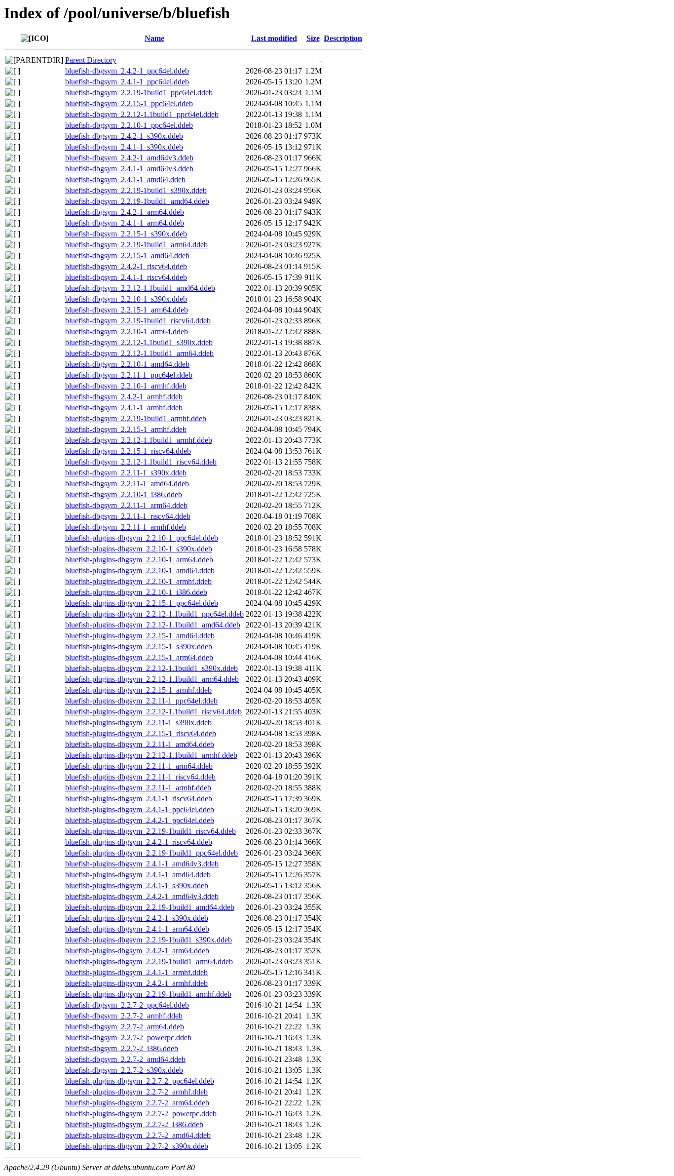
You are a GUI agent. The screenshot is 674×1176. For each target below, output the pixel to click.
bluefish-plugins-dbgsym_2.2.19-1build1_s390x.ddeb (148, 940)
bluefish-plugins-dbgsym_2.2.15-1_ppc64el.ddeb (141, 603)
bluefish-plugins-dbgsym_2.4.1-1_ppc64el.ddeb (139, 809)
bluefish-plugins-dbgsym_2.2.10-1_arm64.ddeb (139, 559)
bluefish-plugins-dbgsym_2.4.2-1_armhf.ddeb (136, 983)
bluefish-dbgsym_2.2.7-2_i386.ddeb (121, 1048)
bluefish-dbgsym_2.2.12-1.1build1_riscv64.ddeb (141, 462)
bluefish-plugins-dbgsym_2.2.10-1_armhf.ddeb (138, 581)
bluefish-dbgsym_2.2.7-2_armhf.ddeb (124, 1016)
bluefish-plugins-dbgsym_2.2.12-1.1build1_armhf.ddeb (151, 755)
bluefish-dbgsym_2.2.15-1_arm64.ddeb (126, 310)
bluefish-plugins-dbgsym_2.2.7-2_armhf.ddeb (136, 1092)
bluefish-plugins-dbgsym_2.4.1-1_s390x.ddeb (136, 885)
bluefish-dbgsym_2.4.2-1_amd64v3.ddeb (129, 158)
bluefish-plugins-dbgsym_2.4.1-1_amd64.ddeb (138, 874)
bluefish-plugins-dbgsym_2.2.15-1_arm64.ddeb (139, 657)
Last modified (274, 38)
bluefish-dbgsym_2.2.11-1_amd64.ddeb (127, 483)
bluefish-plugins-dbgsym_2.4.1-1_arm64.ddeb (137, 929)
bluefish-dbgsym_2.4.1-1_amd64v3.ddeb (129, 168)
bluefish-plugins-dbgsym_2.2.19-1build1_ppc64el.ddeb (151, 853)
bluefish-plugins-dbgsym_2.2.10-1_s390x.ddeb (138, 549)
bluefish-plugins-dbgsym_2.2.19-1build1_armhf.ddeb (148, 994)
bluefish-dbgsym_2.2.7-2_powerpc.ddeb (128, 1037)
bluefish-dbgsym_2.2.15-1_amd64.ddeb (127, 255)
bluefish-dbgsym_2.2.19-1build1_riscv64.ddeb (138, 320)
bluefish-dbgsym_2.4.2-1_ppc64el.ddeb (127, 71)
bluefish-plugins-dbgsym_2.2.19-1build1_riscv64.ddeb (150, 831)
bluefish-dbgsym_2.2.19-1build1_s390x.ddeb (136, 190)
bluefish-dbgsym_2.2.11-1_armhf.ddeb (125, 527)
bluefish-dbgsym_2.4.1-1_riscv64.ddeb (126, 277)
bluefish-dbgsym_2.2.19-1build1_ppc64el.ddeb (139, 92)
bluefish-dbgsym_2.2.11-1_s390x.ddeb (126, 473)
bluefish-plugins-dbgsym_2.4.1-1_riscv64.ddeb (138, 798)
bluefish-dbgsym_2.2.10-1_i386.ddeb (123, 494)
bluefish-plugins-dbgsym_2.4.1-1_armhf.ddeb (136, 972)
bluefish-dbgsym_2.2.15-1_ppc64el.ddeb (129, 103)
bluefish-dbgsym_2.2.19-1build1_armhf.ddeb (135, 418)
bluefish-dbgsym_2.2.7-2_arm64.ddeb (124, 1026)
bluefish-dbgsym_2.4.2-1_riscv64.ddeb (126, 266)
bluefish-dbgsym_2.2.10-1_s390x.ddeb (126, 299)
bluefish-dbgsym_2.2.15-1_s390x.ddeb (126, 234)
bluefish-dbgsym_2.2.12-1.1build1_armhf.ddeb (138, 440)
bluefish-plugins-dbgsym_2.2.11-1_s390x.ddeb (138, 722)
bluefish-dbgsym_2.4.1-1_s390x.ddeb (124, 147)
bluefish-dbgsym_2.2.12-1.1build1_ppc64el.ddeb (142, 114)
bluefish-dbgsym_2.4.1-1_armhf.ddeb (124, 407)
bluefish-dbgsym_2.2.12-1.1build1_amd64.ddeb (140, 288)
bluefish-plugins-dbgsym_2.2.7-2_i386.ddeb (134, 1124)
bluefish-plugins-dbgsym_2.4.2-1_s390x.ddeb (136, 918)
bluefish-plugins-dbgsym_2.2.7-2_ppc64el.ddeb (139, 1081)
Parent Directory (90, 60)
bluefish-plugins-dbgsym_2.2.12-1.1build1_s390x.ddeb (151, 668)
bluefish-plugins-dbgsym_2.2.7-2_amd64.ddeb (138, 1135)
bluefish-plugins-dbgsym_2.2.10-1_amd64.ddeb (140, 570)
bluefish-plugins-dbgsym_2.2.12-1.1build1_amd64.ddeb (152, 625)
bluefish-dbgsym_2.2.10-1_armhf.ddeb (126, 386)
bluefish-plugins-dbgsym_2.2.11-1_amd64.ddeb (139, 744)
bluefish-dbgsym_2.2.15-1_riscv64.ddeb (128, 451)
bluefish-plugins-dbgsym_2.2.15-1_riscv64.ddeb (140, 733)
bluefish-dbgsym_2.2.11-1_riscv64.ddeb (127, 516)
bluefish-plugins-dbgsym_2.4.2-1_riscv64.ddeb (138, 842)
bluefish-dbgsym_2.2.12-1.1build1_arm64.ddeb (139, 353)
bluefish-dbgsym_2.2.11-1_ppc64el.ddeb (128, 375)
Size (313, 38)
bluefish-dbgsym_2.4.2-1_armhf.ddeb (124, 396)
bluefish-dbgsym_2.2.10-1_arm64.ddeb (126, 331)
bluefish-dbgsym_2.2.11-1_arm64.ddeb (126, 505)
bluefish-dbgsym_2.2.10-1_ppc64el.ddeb (129, 125)
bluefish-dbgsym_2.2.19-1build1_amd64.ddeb (137, 201)
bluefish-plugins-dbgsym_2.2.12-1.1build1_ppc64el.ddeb (154, 614)
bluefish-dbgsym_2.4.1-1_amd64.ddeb (125, 179)
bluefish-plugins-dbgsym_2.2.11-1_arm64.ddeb (139, 766)
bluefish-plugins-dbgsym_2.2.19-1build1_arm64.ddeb (149, 961)
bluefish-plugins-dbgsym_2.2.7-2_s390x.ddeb (136, 1146)
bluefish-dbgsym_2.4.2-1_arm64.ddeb (124, 212)
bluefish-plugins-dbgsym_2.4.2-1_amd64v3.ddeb (142, 896)
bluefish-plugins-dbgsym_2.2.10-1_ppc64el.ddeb (141, 538)
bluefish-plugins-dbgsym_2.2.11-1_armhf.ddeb (138, 788)
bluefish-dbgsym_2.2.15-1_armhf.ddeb (126, 429)
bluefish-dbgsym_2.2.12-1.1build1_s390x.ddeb (139, 342)
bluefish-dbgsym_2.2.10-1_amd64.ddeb (127, 364)
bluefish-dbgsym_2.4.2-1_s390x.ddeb (124, 136)
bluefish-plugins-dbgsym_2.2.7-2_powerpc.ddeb (141, 1113)
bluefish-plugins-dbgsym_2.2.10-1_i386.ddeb (136, 592)
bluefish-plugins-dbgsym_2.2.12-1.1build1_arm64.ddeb (152, 679)
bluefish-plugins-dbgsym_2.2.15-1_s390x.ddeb (138, 646)
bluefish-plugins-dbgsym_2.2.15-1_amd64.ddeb (140, 635)
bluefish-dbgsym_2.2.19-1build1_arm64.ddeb (136, 244)
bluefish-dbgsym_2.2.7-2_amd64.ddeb (125, 1059)
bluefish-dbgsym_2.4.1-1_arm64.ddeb (124, 223)
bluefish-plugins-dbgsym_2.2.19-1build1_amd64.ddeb (149, 907)
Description (343, 38)
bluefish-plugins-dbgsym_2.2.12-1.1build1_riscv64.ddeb (153, 711)
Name (154, 38)
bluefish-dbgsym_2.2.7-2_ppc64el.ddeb (127, 1005)
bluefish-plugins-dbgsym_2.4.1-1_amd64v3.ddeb (142, 864)
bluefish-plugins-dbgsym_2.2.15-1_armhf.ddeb (138, 690)
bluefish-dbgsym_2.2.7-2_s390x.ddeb (124, 1070)
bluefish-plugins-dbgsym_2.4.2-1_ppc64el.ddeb (139, 820)
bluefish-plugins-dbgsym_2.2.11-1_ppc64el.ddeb (141, 701)
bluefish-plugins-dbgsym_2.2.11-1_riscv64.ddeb (140, 777)
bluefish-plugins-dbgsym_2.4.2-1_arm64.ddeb (137, 950)
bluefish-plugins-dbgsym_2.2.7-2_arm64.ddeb (137, 1102)
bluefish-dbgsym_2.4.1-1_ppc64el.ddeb (127, 82)
